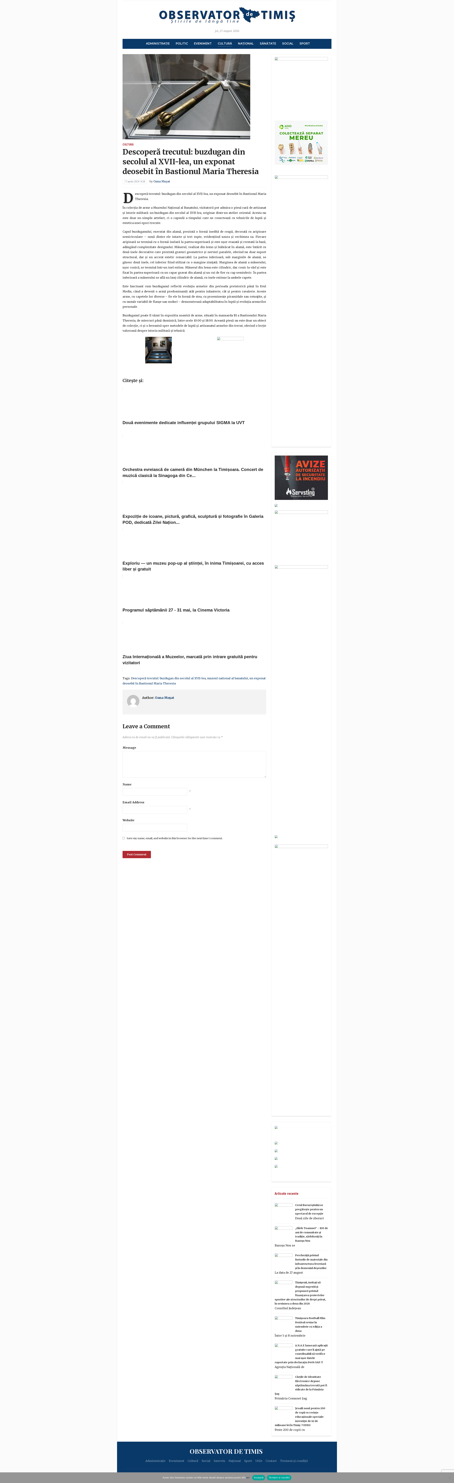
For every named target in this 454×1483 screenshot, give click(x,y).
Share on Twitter (136, 372)
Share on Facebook (127, 372)
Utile (258, 1461)
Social (288, 43)
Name (127, 784)
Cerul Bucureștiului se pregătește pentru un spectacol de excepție (309, 1209)
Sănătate (268, 43)
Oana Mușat (161, 181)
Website (128, 820)
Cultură (225, 43)
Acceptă (258, 1477)
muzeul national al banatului (227, 678)
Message (129, 747)
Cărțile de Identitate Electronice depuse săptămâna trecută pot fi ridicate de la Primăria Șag (301, 1385)
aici (248, 1477)
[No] (449, 1477)
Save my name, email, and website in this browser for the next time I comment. (175, 838)
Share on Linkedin (145, 372)
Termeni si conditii (279, 1477)
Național (246, 43)
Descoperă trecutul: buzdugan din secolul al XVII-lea (168, 678)
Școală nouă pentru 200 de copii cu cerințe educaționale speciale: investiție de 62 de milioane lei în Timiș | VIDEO (300, 1417)
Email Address (133, 802)
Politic (182, 43)
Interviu (219, 1461)
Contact (271, 1461)
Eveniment (203, 43)
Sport (305, 43)
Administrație (158, 43)
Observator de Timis (226, 1451)
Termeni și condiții (294, 1461)
